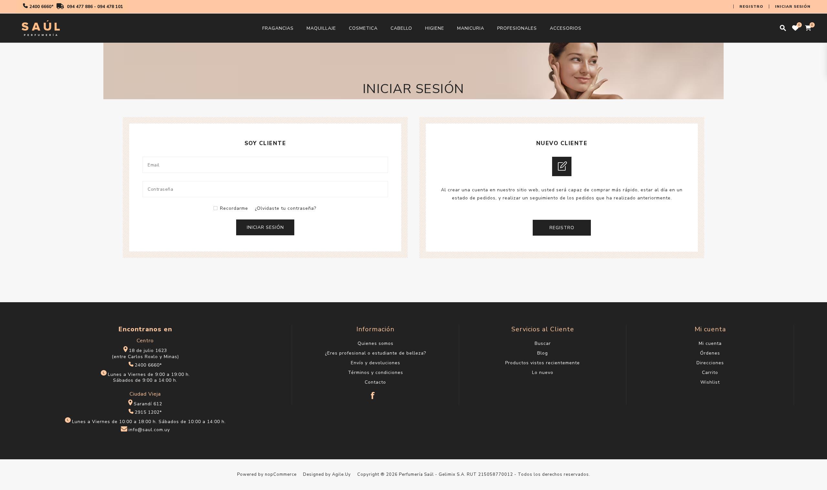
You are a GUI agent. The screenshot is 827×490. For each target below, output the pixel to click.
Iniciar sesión (793, 6)
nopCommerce (281, 474)
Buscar (543, 343)
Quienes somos (375, 343)
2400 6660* (41, 7)
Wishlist (710, 382)
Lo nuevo (542, 372)
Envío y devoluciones (375, 363)
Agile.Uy (341, 474)
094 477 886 (80, 7)
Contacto (375, 382)
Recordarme (234, 208)
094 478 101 (110, 7)
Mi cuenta (710, 343)
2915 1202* (148, 412)
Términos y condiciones (375, 372)
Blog (542, 353)
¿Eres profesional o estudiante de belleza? (375, 353)
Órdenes (710, 353)
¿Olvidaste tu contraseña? (285, 208)
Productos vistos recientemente (542, 363)
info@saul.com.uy (149, 430)
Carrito (710, 372)
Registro (751, 6)
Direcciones (710, 363)
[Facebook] (373, 392)
